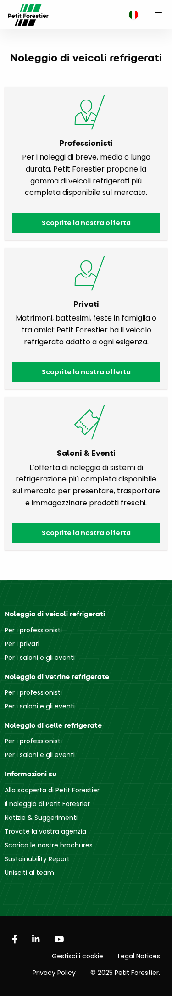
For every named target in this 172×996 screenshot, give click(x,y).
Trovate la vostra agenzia (45, 831)
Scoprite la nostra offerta (86, 222)
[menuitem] (131, 15)
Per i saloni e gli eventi (40, 657)
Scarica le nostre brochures (49, 845)
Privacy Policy (54, 972)
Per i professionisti (33, 630)
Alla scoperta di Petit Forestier (52, 790)
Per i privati (22, 643)
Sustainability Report (37, 858)
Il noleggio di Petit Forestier (47, 803)
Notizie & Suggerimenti (41, 817)
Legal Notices (139, 956)
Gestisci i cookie (77, 956)
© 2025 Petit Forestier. (125, 972)
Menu (158, 14)
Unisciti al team (29, 872)
